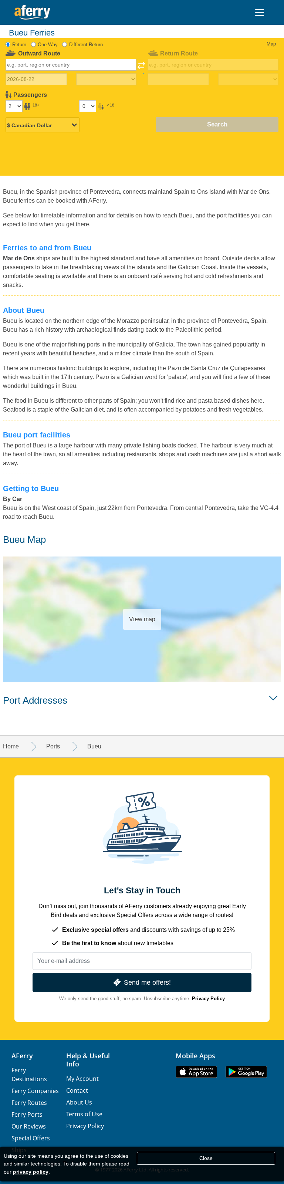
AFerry (22, 1055)
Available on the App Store (196, 1072)
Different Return (86, 44)
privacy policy (30, 1172)
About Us (79, 1102)
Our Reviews (28, 1126)
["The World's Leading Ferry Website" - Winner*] (32, 12)
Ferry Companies (35, 1091)
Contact (77, 1090)
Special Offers (30, 1138)
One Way (48, 44)
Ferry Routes (29, 1103)
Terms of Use (84, 1114)
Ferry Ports (27, 1114)
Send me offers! (147, 982)
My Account (82, 1079)
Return (19, 44)
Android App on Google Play (246, 1072)
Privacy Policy (208, 998)
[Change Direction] (141, 68)
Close (206, 1158)
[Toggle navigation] (260, 12)
